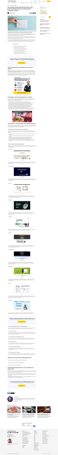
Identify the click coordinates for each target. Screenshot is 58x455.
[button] (30, 13)
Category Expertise (14, 2)
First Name (23, 424)
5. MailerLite (10, 216)
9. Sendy (9, 283)
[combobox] (44, 17)
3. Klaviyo (9, 183)
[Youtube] (13, 432)
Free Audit (38, 2)
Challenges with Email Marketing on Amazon (19, 47)
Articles (8, 5)
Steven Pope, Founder (13, 12)
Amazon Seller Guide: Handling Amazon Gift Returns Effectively (13, 414)
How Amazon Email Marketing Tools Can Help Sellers (20, 49)
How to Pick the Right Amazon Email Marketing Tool (20, 51)
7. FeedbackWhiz (10, 249)
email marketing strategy (43, 12)
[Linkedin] (7, 432)
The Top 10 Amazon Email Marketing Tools (19, 50)
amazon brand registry (43, 10)
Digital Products (23, 2)
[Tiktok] (17, 432)
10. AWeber (10, 300)
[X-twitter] (10, 432)
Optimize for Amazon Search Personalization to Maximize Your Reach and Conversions (28, 414)
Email (28, 424)
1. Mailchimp (10, 149)
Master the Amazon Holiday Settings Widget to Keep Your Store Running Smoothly (43, 414)
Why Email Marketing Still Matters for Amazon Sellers (20, 46)
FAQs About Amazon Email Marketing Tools (19, 52)
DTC (18, 2)
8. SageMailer (10, 266)
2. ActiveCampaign (11, 166)
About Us (31, 2)
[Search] (50, 17)
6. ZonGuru (10, 232)
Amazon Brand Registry (13, 5)
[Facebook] (9, 432)
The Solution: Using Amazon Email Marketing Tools (20, 48)
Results (27, 2)
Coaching (35, 2)
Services (9, 2)
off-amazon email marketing (43, 13)
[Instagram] (14, 432)
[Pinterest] (16, 432)
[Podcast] (12, 432)
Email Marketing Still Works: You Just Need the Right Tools (21, 53)
